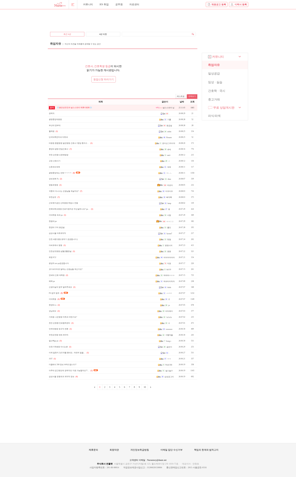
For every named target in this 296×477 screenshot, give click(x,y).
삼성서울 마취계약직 (57, 233)
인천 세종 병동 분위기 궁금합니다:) (63, 239)
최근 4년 (67, 34)
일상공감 (214, 73)
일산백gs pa (55, 341)
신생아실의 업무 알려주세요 (62, 287)
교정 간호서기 (54, 161)
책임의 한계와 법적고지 (206, 450)
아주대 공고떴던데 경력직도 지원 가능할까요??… (71, 370)
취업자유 (214, 64)
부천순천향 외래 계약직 (58, 335)
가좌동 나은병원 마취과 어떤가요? (63, 317)
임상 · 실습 (215, 82)
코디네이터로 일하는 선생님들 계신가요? (65, 269)
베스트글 (180, 96)
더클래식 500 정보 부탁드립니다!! (62, 364)
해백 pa (52, 281)
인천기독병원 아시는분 (60, 347)
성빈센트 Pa (55, 179)
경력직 (51, 113)
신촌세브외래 (54, 167)
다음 (150, 387)
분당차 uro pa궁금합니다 (59, 263)
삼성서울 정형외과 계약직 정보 (63, 376)
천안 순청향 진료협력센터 (61, 323)
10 (145, 387)
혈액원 (53, 131)
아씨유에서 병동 (57, 245)
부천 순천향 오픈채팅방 (58, 155)
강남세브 (54, 311)
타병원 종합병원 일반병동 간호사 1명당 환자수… (70, 143)
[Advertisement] (122, 19)
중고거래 (214, 99)
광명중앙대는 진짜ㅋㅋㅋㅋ (62, 173)
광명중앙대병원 (55, 119)
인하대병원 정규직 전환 (60, 329)
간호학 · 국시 (216, 90)
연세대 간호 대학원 (58, 275)
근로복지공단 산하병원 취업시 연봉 (63, 203)
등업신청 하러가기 (103, 79)
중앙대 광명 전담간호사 (60, 149)
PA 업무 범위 (56, 293)
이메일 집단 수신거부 (171, 450)
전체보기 (192, 96)
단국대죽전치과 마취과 (58, 137)
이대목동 (54, 299)
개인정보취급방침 (139, 450)
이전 (94, 387)
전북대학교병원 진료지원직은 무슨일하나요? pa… (71, 209)
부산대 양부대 (54, 125)
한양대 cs (54, 305)
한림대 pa (53, 221)
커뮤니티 (88, 4)
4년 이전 (103, 34)
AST (52, 359)
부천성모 (54, 197)
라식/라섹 (214, 115)
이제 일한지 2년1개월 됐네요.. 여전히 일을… (69, 353)
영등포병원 (55, 185)
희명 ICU (52, 257)
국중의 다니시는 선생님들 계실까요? (65, 191)
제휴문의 (93, 450)
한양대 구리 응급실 (57, 227)
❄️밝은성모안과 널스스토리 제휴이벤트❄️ (74, 107)
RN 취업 (104, 4)
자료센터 (134, 4)
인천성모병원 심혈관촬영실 (62, 251)
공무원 (119, 4)
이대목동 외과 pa (57, 215)
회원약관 (114, 450)
